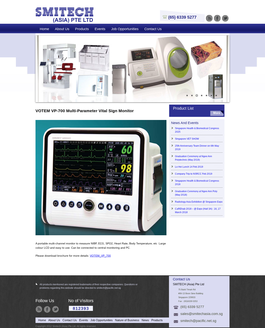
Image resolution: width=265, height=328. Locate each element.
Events (100, 29)
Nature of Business (127, 320)
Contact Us (153, 29)
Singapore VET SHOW (187, 138)
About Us (62, 29)
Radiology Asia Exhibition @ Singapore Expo (199, 201)
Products (82, 29)
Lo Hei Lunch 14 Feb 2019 (189, 166)
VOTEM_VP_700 (100, 255)
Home (44, 29)
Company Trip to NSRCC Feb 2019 (193, 173)
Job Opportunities (125, 29)
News (145, 320)
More (216, 113)
